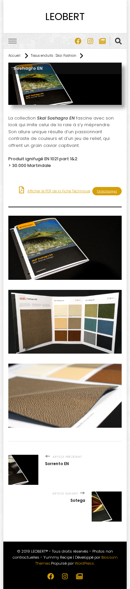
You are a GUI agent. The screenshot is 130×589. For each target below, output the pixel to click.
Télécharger (107, 191)
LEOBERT (65, 16)
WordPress (84, 563)
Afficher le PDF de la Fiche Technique (58, 191)
